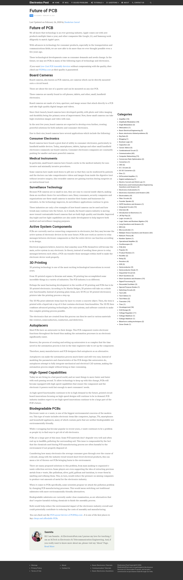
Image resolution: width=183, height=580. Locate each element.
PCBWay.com (45, 69)
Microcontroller (125, 230)
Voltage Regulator (126, 313)
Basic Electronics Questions (102, 571)
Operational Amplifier (127, 241)
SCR (120, 264)
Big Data (122, 136)
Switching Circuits (126, 290)
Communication (125, 153)
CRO (120, 165)
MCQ (66, 3)
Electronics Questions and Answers (132, 193)
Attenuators (123, 128)
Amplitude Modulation (127, 122)
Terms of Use (36, 571)
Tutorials (97, 3)
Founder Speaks (125, 201)
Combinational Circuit (127, 150)
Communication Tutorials (101, 568)
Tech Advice (123, 296)
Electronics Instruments (128, 190)
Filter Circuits (124, 198)
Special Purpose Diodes (128, 287)
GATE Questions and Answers (130, 204)
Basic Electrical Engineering (129, 130)
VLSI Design (123, 310)
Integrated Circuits (126, 207)
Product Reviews (125, 253)
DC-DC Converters (126, 171)
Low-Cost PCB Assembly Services (55, 66)
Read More (49, 546)
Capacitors (123, 145)
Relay (121, 259)
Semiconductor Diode (127, 270)
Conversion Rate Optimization (130, 159)
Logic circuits (124, 218)
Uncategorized (124, 307)
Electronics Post (39, 2)
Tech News (123, 299)
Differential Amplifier (127, 176)
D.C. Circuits (123, 168)
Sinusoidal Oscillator (127, 284)
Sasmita (39, 15)
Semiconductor (125, 267)
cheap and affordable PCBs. (45, 518)
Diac (121, 173)
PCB (31, 15)
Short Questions (125, 276)
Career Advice (124, 148)
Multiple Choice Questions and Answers (134, 233)
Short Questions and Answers (130, 279)
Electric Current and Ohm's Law (131, 182)
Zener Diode (123, 324)
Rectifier (122, 256)
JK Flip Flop (123, 216)
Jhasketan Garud (72, 22)
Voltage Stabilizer (125, 316)
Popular (122, 250)
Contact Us (139, 3)
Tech (121, 293)
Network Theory (125, 236)
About (126, 3)
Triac (121, 304)
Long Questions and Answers (130, 224)
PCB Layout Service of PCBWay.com (66, 515)
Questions (112, 3)
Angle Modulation (125, 125)
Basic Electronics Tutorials (102, 565)
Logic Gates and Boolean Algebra (131, 221)
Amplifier (122, 119)
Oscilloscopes (124, 244)
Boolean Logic (124, 142)
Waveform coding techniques (130, 321)
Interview (122, 210)
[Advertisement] (133, 40)
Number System (125, 238)
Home (56, 3)
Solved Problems (80, 3)
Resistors (122, 261)
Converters (123, 162)
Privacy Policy (36, 568)
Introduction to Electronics (129, 213)
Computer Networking (127, 156)
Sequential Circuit (126, 273)
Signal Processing (126, 281)
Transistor (123, 301)
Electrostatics (124, 196)
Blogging (122, 139)
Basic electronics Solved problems (132, 133)
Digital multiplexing (126, 179)
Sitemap (34, 565)
